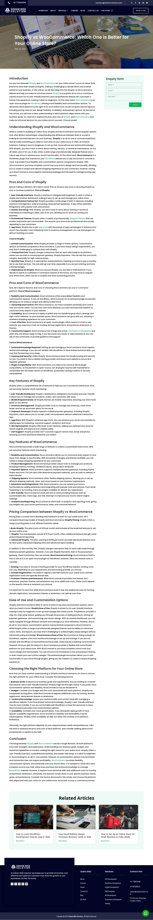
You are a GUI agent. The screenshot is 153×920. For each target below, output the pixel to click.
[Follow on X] (131, 2)
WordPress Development (113, 883)
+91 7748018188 (19, 2)
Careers (74, 11)
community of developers (79, 331)
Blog (83, 11)
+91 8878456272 (135, 887)
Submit (135, 105)
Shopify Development (112, 887)
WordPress (36, 103)
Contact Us (93, 11)
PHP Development (111, 879)
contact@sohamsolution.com (109, 3)
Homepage (43, 11)
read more (20, 841)
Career (82, 887)
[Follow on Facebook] (135, 2)
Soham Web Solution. (75, 916)
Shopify (33, 83)
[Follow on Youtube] (147, 2)
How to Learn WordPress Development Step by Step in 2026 (33, 835)
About (53, 11)
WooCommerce (48, 83)
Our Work (105, 11)
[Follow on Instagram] (143, 2)
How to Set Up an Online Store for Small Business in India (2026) (118, 835)
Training (107, 904)
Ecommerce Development (113, 900)
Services (62, 11)
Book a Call (140, 10)
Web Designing (109, 891)
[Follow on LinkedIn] (139, 2)
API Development (110, 895)
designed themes (77, 218)
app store (43, 227)
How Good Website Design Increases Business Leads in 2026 (75, 835)
